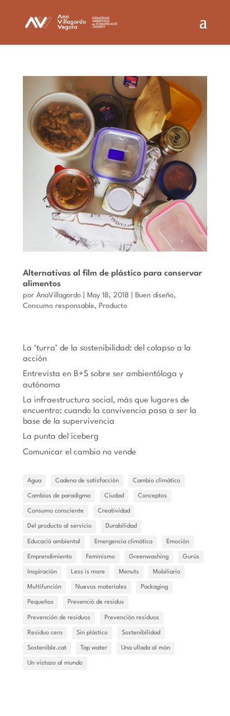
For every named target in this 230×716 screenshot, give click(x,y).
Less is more (88, 572)
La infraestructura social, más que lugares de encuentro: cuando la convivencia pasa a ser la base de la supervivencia (110, 411)
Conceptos (152, 496)
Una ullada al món (145, 648)
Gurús (191, 557)
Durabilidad (121, 526)
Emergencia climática (123, 542)
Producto (113, 306)
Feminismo (100, 557)
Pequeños (40, 602)
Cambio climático (156, 481)
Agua (34, 481)
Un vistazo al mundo (55, 663)
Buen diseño (154, 295)
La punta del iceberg (61, 437)
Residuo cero (45, 633)
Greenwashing (149, 557)
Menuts (129, 572)
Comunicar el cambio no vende (79, 452)
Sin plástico (92, 633)
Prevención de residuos (58, 618)
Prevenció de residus (96, 602)
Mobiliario (166, 572)
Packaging (154, 587)
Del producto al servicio (59, 526)
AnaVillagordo (58, 295)
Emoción (177, 542)
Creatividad (114, 511)
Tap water (93, 648)
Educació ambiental (53, 542)
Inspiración (42, 572)
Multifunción (44, 587)
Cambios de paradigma (58, 496)
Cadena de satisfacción (87, 481)
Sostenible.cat (46, 648)
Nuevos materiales (101, 587)
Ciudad (114, 496)
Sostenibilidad (141, 633)
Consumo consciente (55, 511)
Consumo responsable (58, 306)
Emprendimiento (49, 557)
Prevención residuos (131, 618)
